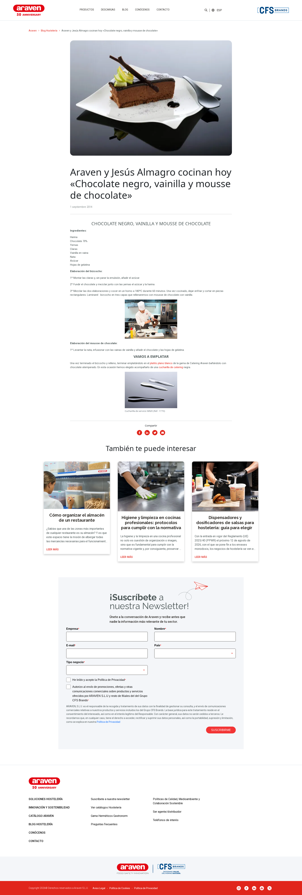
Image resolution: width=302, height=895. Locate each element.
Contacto (163, 9)
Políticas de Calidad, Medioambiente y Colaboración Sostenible (176, 801)
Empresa (72, 628)
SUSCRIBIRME (221, 730)
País (157, 645)
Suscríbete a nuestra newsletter (110, 799)
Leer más (52, 549)
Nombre (160, 628)
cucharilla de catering (171, 367)
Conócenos (142, 9)
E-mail (70, 645)
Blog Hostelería (49, 30)
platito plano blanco (161, 363)
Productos (87, 9)
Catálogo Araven (41, 816)
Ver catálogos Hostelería (106, 807)
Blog (125, 9)
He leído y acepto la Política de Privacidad (99, 679)
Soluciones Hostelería (46, 799)
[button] (219, 10)
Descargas (108, 9)
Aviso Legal (99, 888)
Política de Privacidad (108, 721)
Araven (33, 30)
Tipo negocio (75, 662)
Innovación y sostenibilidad (49, 807)
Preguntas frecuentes (104, 824)
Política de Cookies (119, 888)
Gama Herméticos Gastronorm (109, 816)
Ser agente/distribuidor (167, 811)
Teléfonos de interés (165, 820)
